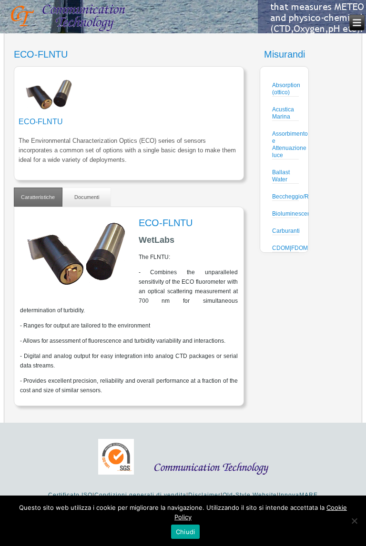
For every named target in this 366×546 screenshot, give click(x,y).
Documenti (86, 197)
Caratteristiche (38, 197)
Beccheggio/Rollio (296, 196)
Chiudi (185, 532)
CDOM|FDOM (290, 248)
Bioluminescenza (294, 213)
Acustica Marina (283, 113)
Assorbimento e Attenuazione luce (290, 144)
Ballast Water (281, 176)
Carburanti (286, 231)
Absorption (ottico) (286, 89)
